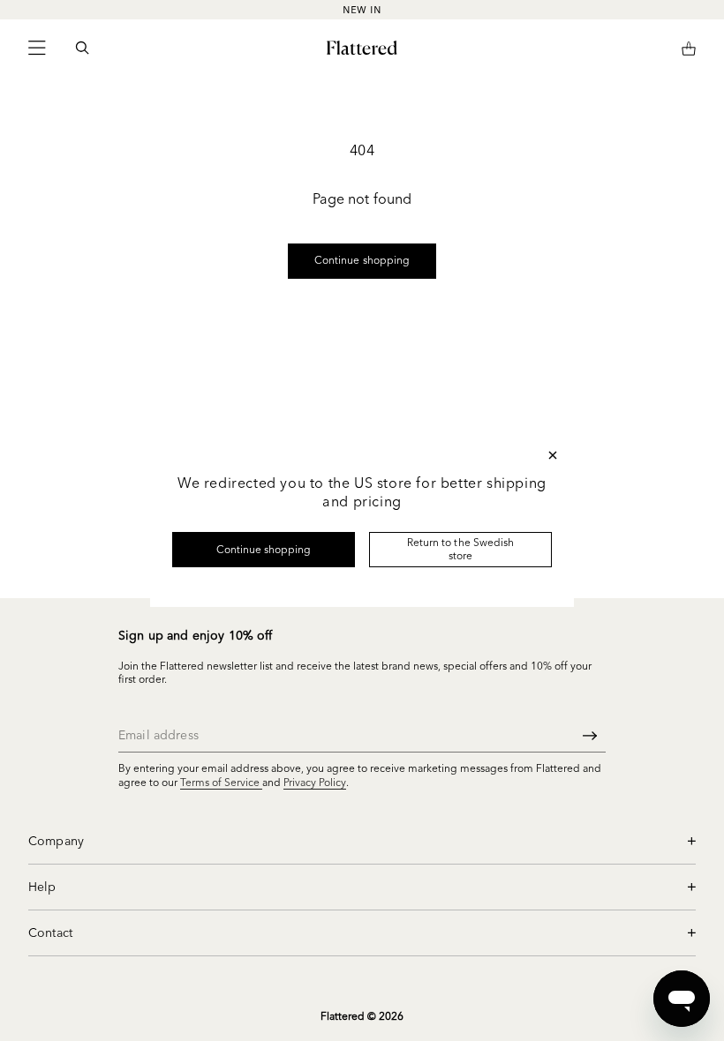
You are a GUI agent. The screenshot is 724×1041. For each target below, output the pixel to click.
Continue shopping (264, 549)
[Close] (552, 455)
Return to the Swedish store (460, 548)
